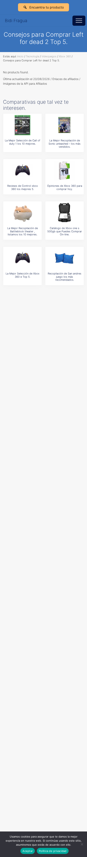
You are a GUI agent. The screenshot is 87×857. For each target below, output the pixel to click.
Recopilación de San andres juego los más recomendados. (64, 276)
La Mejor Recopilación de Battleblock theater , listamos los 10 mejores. (22, 231)
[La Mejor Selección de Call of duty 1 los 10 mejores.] (22, 125)
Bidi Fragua (16, 20)
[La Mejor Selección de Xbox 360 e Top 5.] (22, 258)
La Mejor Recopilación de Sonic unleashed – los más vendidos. (65, 143)
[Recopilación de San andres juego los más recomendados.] (64, 258)
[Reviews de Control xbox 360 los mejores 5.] (22, 170)
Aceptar (27, 851)
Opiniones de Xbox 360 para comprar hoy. (64, 187)
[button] (78, 21)
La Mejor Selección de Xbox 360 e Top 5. (22, 275)
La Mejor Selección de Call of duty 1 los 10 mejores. (22, 142)
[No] (82, 844)
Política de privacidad (53, 851)
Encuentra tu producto (46, 7)
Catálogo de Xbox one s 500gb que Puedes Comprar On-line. (64, 231)
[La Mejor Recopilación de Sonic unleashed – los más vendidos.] (64, 125)
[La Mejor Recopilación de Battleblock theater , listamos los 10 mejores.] (22, 213)
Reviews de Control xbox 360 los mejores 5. (22, 187)
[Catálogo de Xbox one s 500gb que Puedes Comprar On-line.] (64, 213)
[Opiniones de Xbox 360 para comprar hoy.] (64, 170)
